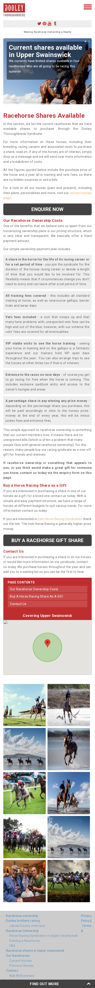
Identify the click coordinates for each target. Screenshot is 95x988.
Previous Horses (21, 965)
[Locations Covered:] (5, 6)
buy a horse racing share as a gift (36, 596)
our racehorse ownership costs (34, 589)
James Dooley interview (27, 926)
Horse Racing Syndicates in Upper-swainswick (43, 935)
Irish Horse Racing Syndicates (60, 519)
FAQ (12, 946)
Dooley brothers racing (23, 920)
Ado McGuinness (21, 975)
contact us (18, 604)
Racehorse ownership (22, 916)
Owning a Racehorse (24, 940)
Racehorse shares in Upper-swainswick (35, 950)
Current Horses (20, 960)
